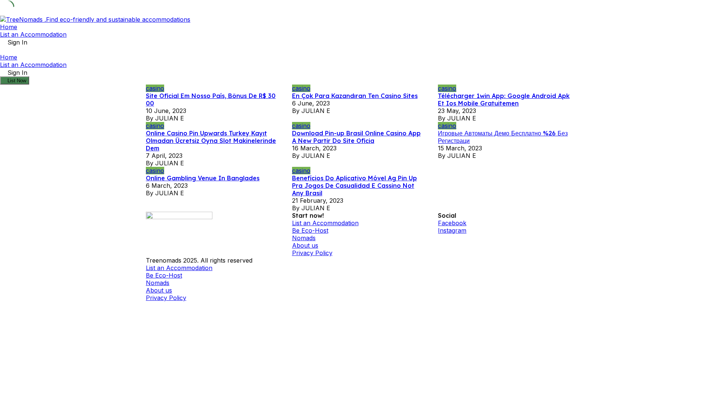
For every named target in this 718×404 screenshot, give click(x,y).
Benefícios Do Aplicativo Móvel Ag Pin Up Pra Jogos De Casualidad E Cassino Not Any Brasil (354, 185)
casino (155, 88)
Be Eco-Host (310, 230)
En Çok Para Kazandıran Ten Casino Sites (355, 96)
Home (8, 27)
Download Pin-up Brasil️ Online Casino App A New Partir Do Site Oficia (356, 136)
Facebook (452, 223)
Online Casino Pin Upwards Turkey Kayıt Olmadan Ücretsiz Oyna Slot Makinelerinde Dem (211, 140)
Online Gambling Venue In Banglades (203, 178)
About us (305, 245)
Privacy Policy (312, 253)
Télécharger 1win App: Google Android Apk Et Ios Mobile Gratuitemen (504, 99)
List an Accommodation (33, 34)
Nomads (304, 238)
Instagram (452, 230)
